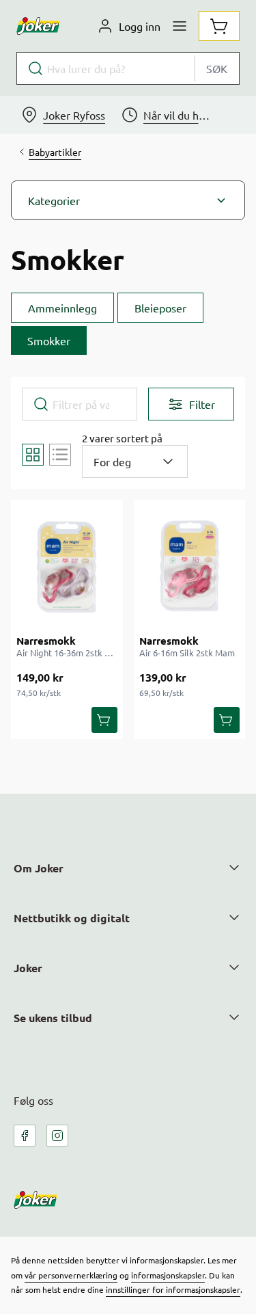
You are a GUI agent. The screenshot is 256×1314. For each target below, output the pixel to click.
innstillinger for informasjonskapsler (173, 1289)
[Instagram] (57, 1136)
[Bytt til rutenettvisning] (33, 455)
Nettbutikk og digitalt (72, 918)
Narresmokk (46, 640)
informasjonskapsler (168, 1275)
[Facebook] (24, 1136)
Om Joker (38, 868)
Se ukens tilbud (53, 1017)
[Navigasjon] (179, 26)
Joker (28, 968)
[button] (128, 200)
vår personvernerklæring (71, 1275)
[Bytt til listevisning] (60, 455)
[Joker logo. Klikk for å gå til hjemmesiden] (38, 26)
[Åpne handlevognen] (219, 26)
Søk (216, 68)
